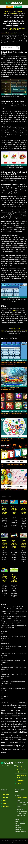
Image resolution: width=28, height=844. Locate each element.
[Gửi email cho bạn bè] (15, 29)
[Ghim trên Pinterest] (17, 29)
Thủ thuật (5, 806)
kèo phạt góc (21, 727)
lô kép (11, 328)
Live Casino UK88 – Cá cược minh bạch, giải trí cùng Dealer (14, 654)
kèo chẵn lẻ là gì (10, 727)
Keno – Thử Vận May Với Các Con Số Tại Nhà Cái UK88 (14, 544)
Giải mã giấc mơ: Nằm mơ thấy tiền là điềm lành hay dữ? (23, 544)
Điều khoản (20, 780)
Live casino (6, 794)
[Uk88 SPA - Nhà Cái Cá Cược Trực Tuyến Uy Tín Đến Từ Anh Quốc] (14, 3)
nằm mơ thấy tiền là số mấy (6, 737)
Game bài (3, 643)
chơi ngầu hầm (3, 705)
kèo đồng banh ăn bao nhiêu (11, 729)
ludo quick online (5, 732)
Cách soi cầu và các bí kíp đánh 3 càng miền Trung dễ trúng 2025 (4, 511)
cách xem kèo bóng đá (17, 719)
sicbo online (5, 740)
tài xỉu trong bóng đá (13, 742)
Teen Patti (12, 739)
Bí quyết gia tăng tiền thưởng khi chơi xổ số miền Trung (14, 578)
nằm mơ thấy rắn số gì (22, 735)
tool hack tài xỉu (20, 740)
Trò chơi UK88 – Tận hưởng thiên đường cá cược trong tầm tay (13, 682)
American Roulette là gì (12, 700)
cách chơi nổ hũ (20, 713)
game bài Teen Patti (5, 721)
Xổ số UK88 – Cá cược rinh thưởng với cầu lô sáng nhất (13, 689)
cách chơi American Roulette (7, 708)
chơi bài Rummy (24, 702)
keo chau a (20, 721)
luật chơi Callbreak (12, 732)
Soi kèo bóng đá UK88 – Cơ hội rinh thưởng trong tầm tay (13, 661)
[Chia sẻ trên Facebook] (12, 29)
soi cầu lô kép (17, 328)
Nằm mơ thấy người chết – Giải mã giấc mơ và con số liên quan (4, 544)
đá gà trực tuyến (11, 749)
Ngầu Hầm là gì (15, 735)
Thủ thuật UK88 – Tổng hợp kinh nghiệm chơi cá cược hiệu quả (13, 675)
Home (6, 11)
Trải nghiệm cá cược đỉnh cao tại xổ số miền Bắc (4, 578)
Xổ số (4, 800)
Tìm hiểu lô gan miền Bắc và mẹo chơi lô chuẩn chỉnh (14, 510)
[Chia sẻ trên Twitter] (13, 29)
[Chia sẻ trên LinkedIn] (18, 29)
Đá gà (4, 803)
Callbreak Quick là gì (17, 702)
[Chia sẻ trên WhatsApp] (10, 29)
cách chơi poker (7, 716)
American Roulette (4, 700)
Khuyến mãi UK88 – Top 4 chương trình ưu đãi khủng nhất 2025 (13, 647)
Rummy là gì (21, 737)
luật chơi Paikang (8, 735)
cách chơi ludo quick (9, 713)
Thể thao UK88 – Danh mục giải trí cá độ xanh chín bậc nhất (13, 668)
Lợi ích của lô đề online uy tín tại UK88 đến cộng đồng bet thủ (23, 511)
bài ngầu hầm (20, 700)
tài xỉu (3, 742)
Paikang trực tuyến (15, 737)
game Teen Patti (12, 721)
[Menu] (2, 3)
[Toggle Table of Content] (16, 47)
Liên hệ (19, 783)
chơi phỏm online (13, 705)
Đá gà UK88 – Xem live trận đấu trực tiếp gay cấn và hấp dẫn (13, 637)
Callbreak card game (8, 702)
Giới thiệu (19, 767)
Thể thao (5, 797)
